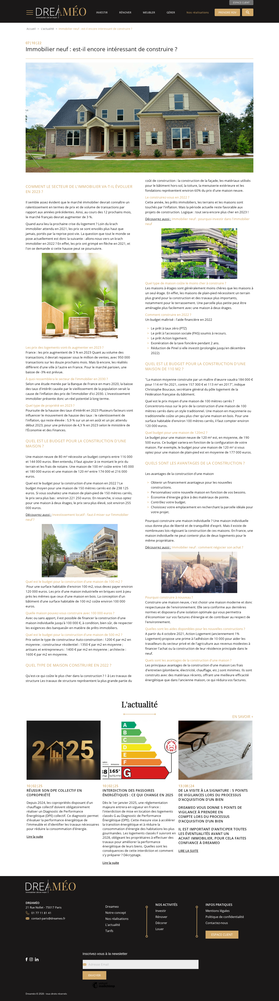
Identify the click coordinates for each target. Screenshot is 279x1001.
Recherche (247, 12)
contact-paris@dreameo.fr (48, 918)
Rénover (125, 12)
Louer (159, 929)
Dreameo (112, 907)
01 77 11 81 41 (41, 913)
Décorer (161, 923)
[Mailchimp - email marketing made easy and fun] (103, 987)
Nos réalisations (198, 12)
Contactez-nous (217, 923)
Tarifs (109, 931)
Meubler (149, 12)
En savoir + (242, 716)
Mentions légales (218, 911)
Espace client (241, 2)
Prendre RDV (227, 12)
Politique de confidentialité (225, 917)
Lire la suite (35, 837)
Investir (102, 12)
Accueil (31, 29)
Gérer (171, 12)
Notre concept (115, 913)
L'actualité (47, 29)
